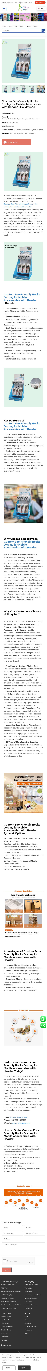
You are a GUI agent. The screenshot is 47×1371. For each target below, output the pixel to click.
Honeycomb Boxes (31, 1298)
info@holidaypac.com (19, 1117)
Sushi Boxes (5, 1323)
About (27, 1313)
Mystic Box (28, 1291)
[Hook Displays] (23, 17)
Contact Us (6, 1345)
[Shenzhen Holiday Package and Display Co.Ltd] (23, 8)
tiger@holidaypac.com (10, 2)
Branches (28, 1320)
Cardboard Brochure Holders (11, 1305)
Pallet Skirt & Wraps (7, 1298)
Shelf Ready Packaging (9, 1301)
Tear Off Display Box (8, 1285)
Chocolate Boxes (7, 1327)
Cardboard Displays (16, 26)
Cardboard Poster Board (9, 1308)
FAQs (26, 1333)
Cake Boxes (5, 1333)
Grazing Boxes (6, 1330)
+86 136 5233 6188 (26, 2)
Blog (26, 1316)
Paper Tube (28, 1301)
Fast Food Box (6, 1320)
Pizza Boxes (5, 1337)
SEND (7, 1270)
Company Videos (30, 1327)
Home (4, 26)
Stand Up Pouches (31, 1305)
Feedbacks (28, 1330)
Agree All (24, 1368)
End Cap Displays (7, 1295)
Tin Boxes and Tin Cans (33, 1295)
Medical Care (29, 1288)
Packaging (29, 1282)
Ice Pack (4, 1340)
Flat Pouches (29, 1308)
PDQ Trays (4, 1288)
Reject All (9, 1368)
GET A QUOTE (40, 2)
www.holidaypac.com (21, 1123)
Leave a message (12, 1222)
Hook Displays (32, 26)
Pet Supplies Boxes (31, 1285)
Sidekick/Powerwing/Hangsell (11, 1291)
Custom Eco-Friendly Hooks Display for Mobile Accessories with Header (20, 205)
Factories (28, 1323)
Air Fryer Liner (6, 1316)
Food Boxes (6, 1313)
